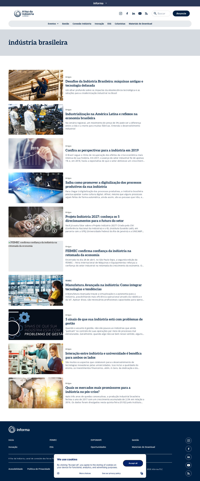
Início (11, 440)
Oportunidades (98, 447)
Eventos (52, 23)
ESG (109, 23)
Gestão (65, 23)
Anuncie (181, 13)
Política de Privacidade (38, 469)
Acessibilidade (15, 469)
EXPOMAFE (96, 440)
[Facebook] (127, 13)
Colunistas (120, 23)
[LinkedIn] (133, 13)
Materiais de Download (140, 23)
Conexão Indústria (82, 23)
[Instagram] (121, 13)
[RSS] (146, 13)
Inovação (99, 23)
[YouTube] (140, 13)
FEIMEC (53, 440)
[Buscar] (155, 13)
